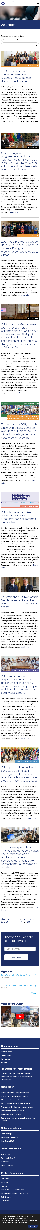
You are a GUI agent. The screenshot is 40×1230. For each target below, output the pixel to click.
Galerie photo (6, 1197)
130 (28, 922)
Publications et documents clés (12, 1190)
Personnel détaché (8, 1158)
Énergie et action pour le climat (12, 1111)
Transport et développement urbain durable (17, 1107)
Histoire (4, 1062)
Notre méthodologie (11, 1128)
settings (24, 1222)
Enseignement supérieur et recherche (14, 1096)
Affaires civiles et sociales (10, 1100)
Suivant (4, 922)
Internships (5, 1162)
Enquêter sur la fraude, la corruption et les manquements (16, 1078)
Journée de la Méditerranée (11, 1114)
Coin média (5, 1179)
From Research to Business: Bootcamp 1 (18, 975)
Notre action (7, 1086)
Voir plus (35, 993)
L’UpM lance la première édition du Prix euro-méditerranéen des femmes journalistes (18, 517)
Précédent (7, 919)
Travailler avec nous (11, 1148)
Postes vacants (6, 1154)
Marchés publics (7, 1165)
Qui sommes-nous (10, 1046)
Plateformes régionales (10, 1137)
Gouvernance (6, 1055)
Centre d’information (12, 1173)
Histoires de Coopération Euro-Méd (14, 1193)
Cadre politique (6, 1134)
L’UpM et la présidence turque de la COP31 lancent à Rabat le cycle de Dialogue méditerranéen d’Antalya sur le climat (19, 248)
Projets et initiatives (8, 1141)
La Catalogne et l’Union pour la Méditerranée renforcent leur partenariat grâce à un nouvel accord (19, 601)
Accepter (33, 1226)
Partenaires (5, 1059)
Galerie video (6, 1200)
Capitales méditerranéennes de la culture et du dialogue (18, 1119)
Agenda (4, 1186)
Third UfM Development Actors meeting (18, 985)
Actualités (5, 1182)
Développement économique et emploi (15, 1092)
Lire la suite (9, 124)
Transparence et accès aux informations (15, 1073)
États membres (6, 1052)
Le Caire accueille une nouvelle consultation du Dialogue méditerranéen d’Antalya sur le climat (16, 76)
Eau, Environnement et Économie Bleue (15, 1103)
